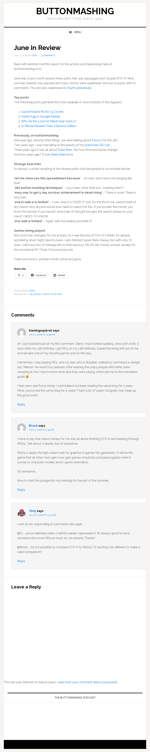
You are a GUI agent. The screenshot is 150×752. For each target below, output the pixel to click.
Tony (32, 511)
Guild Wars (65, 149)
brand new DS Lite (97, 145)
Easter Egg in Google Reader (40, 116)
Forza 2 (97, 140)
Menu (77, 32)
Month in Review (52, 294)
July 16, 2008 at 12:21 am (42, 515)
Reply (21, 404)
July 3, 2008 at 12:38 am (42, 334)
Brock (33, 425)
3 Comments (48, 55)
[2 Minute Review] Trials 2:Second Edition (48, 126)
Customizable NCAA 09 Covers (42, 111)
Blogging (35, 294)
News (32, 290)
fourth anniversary (79, 88)
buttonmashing (75, 11)
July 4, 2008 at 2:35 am (41, 430)
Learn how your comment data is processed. (87, 682)
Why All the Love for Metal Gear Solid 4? (48, 121)
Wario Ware (58, 154)
